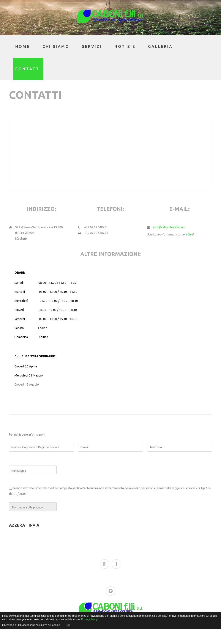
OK (68, 625)
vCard (190, 234)
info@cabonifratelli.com (169, 227)
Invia (34, 525)
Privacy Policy (89, 619)
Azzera (17, 525)
